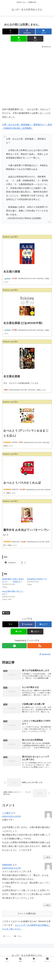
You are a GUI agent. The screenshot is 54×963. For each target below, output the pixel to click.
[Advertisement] (27, 77)
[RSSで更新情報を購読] (39, 645)
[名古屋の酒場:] (27, 253)
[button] (35, 39)
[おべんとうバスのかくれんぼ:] (27, 468)
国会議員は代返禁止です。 (38, 579)
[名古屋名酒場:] (27, 358)
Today (7, 613)
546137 (15, 489)
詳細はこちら (41, 390)
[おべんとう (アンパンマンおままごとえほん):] (27, 415)
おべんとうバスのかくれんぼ (22, 482)
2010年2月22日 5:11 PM (11, 868)
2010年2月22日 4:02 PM (11, 816)
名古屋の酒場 (11, 271)
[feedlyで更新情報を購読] (14, 645)
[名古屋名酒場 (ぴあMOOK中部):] (27, 306)
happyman (7, 864)
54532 (14, 442)
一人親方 (6, 813)
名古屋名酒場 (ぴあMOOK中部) (22, 322)
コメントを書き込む (27, 913)
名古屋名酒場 (11, 376)
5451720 (15, 542)
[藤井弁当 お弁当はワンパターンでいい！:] (27, 515)
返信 (48, 857)
